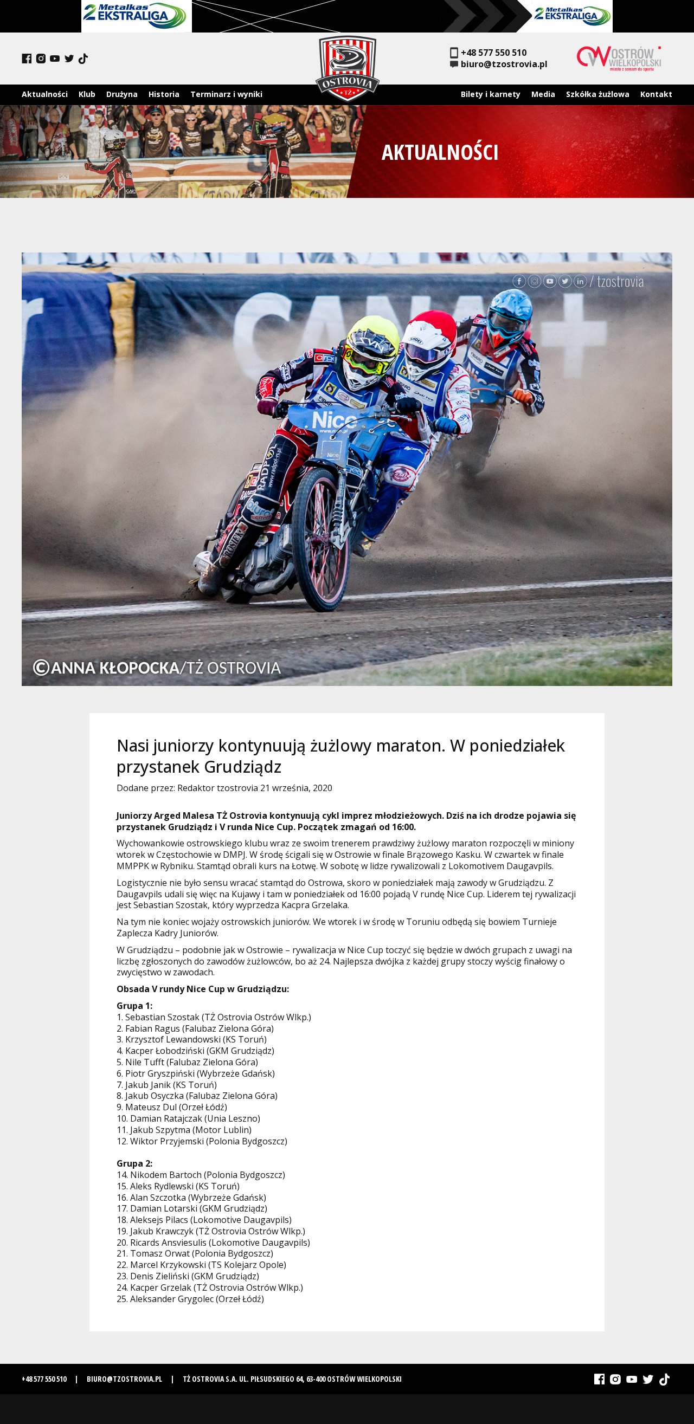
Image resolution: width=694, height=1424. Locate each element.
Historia (164, 94)
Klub (87, 94)
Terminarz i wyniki (226, 94)
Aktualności (45, 94)
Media (543, 94)
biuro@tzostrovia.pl (504, 64)
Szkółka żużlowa (597, 94)
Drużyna (122, 94)
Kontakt (656, 94)
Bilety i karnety (490, 94)
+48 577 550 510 (493, 53)
